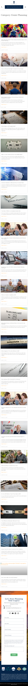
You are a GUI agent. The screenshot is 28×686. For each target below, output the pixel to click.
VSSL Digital (25, 683)
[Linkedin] (15, 613)
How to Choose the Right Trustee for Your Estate (12, 68)
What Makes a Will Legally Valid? (8, 126)
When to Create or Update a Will (8, 294)
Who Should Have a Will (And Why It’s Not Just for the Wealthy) (13, 323)
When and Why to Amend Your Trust (9, 465)
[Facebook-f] (10, 613)
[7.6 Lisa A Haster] (3, 670)
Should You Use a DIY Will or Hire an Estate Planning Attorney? (12, 267)
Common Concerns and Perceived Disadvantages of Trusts (12, 437)
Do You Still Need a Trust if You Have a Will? (11, 493)
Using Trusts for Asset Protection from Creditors (12, 549)
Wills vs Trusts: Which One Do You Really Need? (11, 154)
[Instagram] (18, 613)
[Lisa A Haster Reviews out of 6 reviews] (13, 670)
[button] (25, 7)
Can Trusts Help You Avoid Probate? (9, 577)
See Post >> (4, 47)
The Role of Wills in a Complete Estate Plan (11, 211)
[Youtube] (12, 613)
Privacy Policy (14, 684)
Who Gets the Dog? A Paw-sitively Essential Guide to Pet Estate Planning (14, 40)
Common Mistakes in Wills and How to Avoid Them (12, 182)
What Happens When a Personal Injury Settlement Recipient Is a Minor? (12, 97)
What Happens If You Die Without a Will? (10, 351)
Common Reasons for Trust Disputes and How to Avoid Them (13, 408)
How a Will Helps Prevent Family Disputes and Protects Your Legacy (13, 238)
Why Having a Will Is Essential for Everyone (10, 379)
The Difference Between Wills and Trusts (10, 520)
